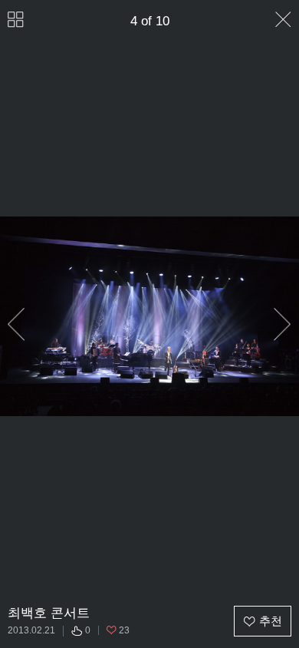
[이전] (16, 325)
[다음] (282, 325)
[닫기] (283, 20)
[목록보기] (16, 20)
